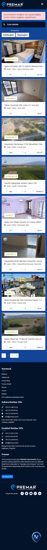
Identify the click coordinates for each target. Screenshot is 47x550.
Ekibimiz (4, 374)
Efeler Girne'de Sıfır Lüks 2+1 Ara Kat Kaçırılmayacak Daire (21, 105)
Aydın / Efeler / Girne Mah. (15, 108)
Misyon (4, 387)
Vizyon (4, 390)
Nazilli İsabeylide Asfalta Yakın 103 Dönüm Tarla (20, 183)
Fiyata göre (22, 35)
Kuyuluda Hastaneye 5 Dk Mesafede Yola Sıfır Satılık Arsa (23, 144)
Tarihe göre (8, 35)
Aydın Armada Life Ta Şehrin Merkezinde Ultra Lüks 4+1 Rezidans (23, 66)
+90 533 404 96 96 (11, 410)
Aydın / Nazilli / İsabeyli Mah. (16, 186)
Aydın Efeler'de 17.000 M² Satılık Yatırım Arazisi (23, 339)
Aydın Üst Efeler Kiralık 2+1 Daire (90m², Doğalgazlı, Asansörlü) (23, 222)
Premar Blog (6, 381)
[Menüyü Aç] (42, 4)
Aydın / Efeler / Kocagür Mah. (16, 342)
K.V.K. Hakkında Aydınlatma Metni (13, 397)
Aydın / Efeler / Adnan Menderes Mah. (20, 69)
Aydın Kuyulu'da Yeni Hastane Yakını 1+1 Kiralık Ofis (23, 300)
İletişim (4, 394)
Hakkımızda (5, 377)
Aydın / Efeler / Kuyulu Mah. (16, 147)
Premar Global (6, 384)
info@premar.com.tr (12, 417)
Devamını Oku (7, 476)
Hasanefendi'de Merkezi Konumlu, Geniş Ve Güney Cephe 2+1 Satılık (23, 261)
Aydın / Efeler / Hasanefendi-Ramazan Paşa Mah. (24, 264)
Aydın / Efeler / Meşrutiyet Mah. (17, 225)
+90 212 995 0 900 (11, 433)
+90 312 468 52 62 (11, 407)
